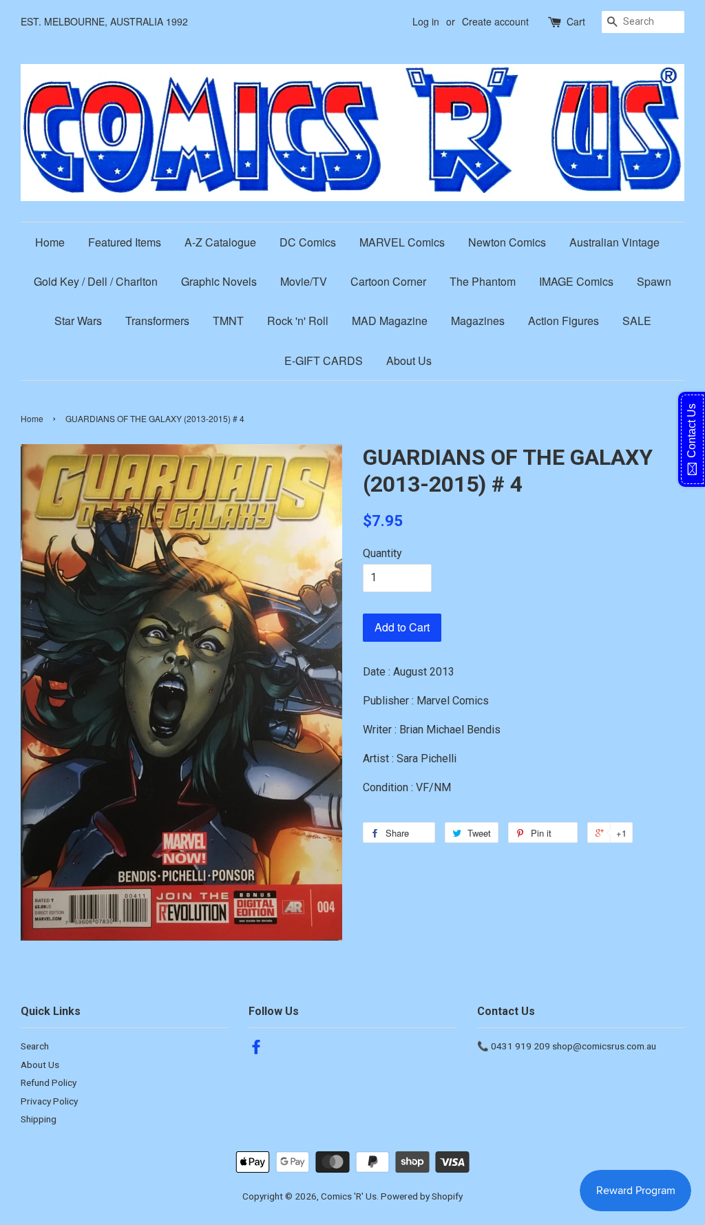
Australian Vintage (614, 242)
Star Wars (78, 320)
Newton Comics (507, 242)
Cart (576, 21)
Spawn (654, 281)
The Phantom (483, 281)
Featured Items (124, 242)
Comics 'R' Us (349, 1196)
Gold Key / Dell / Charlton (96, 281)
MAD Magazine (390, 320)
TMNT (228, 320)
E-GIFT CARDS (323, 360)
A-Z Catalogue (220, 242)
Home (50, 242)
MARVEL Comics (402, 242)
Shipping (38, 1118)
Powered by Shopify (422, 1196)
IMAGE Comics (576, 281)
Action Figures (563, 320)
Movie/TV (303, 281)
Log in (425, 21)
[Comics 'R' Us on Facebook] (256, 1049)
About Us (409, 360)
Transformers (157, 320)
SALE (636, 320)
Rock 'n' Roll (297, 320)
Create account (495, 21)
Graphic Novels (219, 281)
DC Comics (308, 242)
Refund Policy (48, 1082)
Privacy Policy (49, 1101)
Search (35, 1045)
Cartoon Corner (388, 281)
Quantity (382, 553)
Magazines (478, 320)
